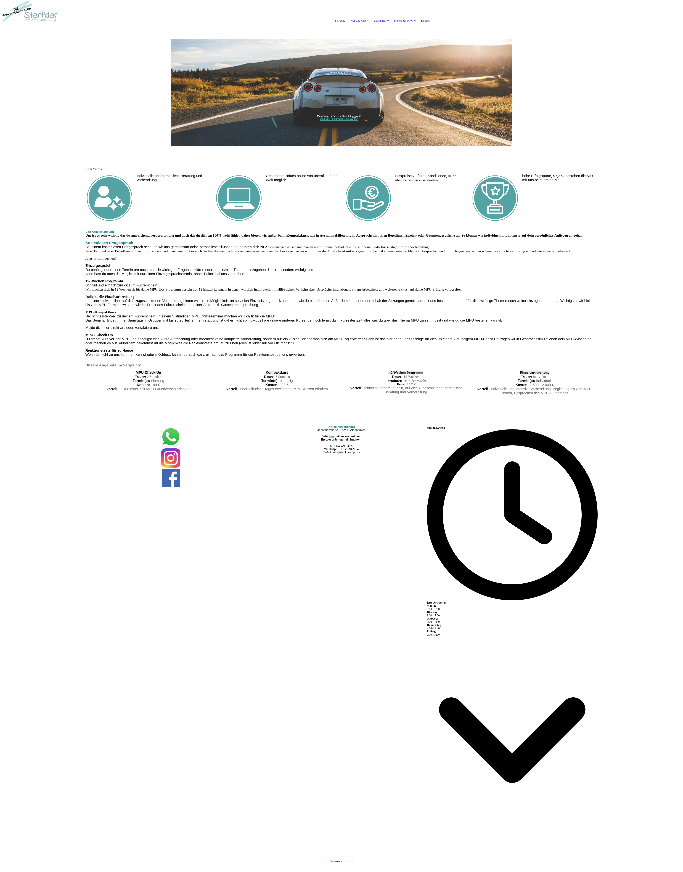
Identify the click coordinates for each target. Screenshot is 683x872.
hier (331, 436)
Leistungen (380, 20)
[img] (41, 14)
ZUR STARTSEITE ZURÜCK (341, 858)
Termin (98, 258)
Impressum (336, 861)
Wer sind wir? (358, 20)
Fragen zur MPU (403, 20)
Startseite (340, 20)
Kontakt (425, 20)
